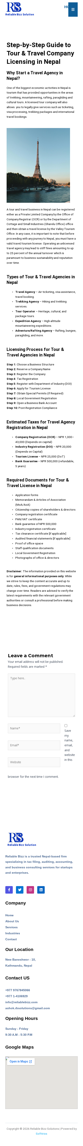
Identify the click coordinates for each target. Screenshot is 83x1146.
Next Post (41, 637)
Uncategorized (42, 36)
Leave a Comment (17, 36)
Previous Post (41, 626)
